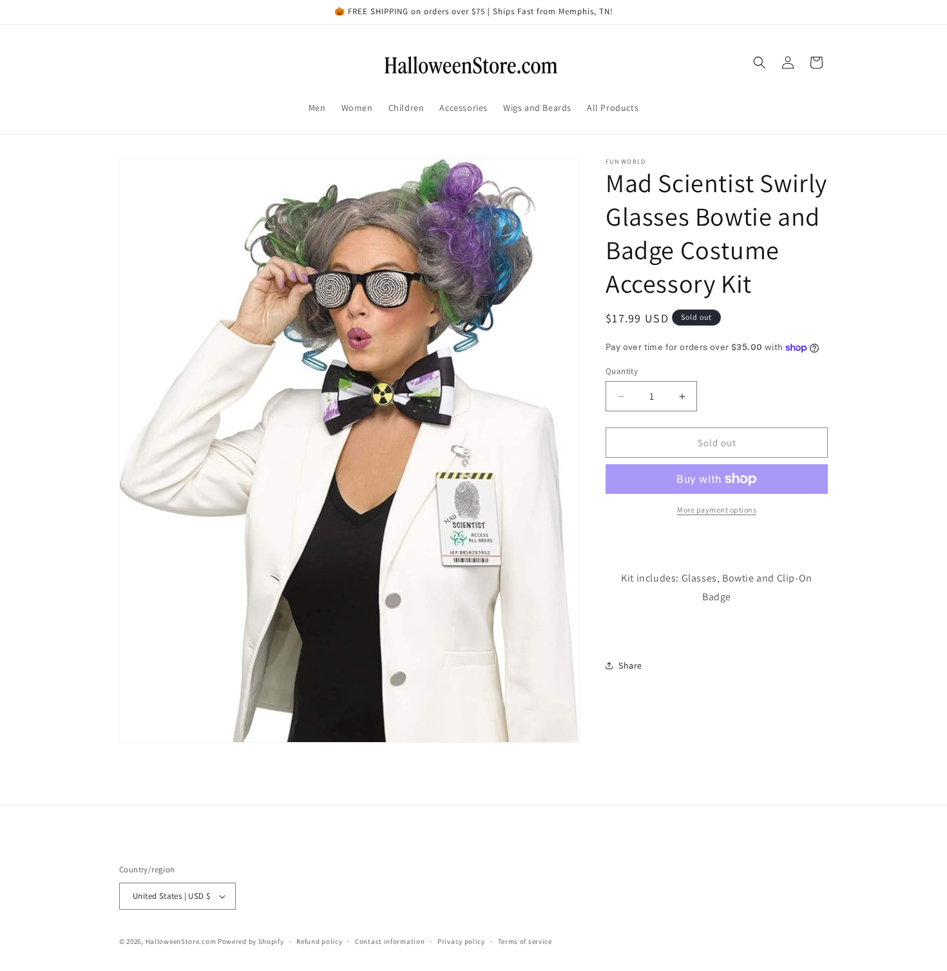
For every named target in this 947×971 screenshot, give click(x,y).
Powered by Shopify (251, 941)
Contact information (390, 940)
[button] (759, 62)
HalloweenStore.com (181, 941)
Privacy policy (461, 940)
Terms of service (525, 940)
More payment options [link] (716, 510)
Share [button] (630, 665)
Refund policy (319, 940)
